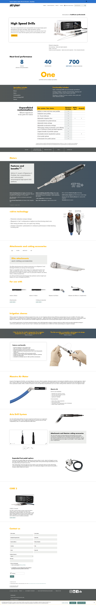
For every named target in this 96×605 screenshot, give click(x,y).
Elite (12, 250)
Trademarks (12, 595)
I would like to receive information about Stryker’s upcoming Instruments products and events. (21, 568)
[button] (28, 437)
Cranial (50, 48)
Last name (36, 533)
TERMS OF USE (58, 590)
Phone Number (37, 541)
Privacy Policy (23, 564)
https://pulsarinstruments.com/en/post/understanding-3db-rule (37, 583)
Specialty (36, 537)
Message (11, 558)
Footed (17, 250)
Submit (12, 576)
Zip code (36, 550)
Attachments (13, 300)
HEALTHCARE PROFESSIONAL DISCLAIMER (45, 590)
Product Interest (13, 554)
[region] (48, 602)
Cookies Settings (65, 602)
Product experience (14, 599)
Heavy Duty (25, 250)
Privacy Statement (14, 563)
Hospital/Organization (14, 537)
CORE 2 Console (14, 508)
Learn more (12, 302)
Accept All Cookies (81, 602)
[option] (24, 448)
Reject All (73, 602)
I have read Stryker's (18, 564)
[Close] (94, 602)
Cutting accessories (41, 300)
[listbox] (28, 448)
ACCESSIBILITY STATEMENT (30, 590)
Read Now (32, 1)
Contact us (14, 35)
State (11, 550)
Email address (13, 541)
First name (12, 533)
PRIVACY (20, 590)
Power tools (54, 48)
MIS (31, 250)
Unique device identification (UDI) (17, 597)
